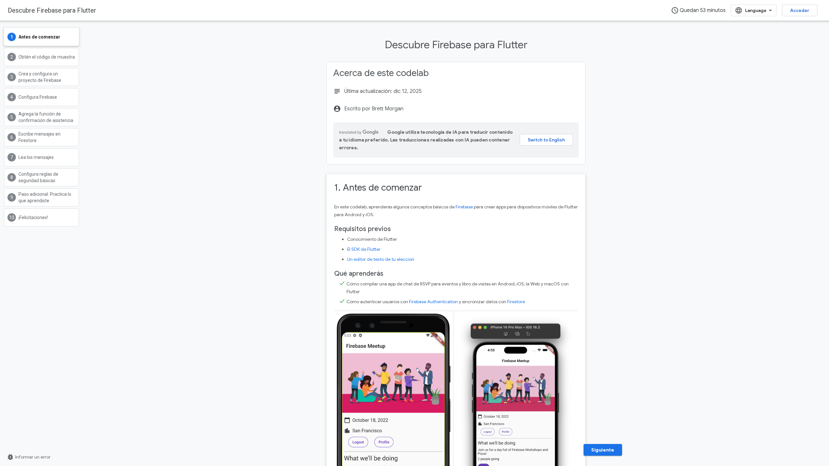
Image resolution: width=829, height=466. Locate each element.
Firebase (464, 207)
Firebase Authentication (433, 302)
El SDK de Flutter (363, 249)
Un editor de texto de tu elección (380, 259)
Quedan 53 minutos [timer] (698, 10)
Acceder (799, 10)
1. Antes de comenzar (378, 187)
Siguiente (602, 450)
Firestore (516, 302)
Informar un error (28, 457)
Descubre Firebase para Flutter (52, 10)
